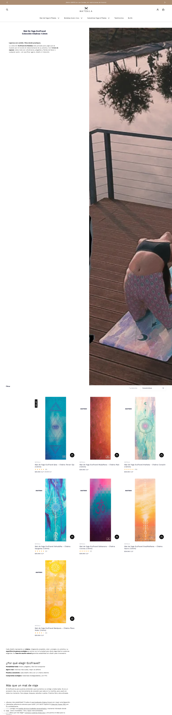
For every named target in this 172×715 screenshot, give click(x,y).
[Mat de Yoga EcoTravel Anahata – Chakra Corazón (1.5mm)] (145, 428)
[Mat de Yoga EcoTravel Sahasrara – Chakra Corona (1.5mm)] (100, 510)
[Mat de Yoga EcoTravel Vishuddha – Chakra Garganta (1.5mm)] (56, 510)
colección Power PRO (58, 704)
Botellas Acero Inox (71, 18)
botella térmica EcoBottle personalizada (32, 708)
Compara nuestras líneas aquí (35, 713)
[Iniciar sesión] (157, 9)
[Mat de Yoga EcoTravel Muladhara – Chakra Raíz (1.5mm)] (100, 428)
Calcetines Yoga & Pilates (96, 18)
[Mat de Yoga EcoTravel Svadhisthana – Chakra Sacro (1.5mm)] (145, 510)
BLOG (130, 18)
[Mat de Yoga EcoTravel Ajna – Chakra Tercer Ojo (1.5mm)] (56, 428)
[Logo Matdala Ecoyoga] (86, 9)
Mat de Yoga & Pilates (48, 18)
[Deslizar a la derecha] (165, 2)
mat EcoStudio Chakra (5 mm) (41, 702)
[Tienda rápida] (72, 455)
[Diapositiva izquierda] (7, 2)
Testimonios (119, 18)
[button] (7, 9)
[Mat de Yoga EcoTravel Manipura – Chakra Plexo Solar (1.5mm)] (56, 591)
